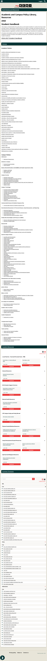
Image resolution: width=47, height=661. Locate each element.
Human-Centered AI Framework (10, 195)
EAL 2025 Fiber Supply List (8, 537)
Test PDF (5, 570)
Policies (4, 44)
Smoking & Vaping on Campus (10, 268)
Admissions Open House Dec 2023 (10, 603)
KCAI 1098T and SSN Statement (9, 597)
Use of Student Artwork (8, 276)
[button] (33, 479)
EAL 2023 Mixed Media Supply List (10, 512)
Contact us (25, 652)
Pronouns (5, 260)
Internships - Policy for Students (7, 119)
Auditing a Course (4, 77)
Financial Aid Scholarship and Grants (11, 228)
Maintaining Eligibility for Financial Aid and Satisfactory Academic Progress (18, 229)
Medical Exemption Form (9, 280)
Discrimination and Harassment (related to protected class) (15, 212)
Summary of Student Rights (9, 221)
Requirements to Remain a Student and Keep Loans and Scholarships (17, 232)
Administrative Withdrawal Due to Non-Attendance (11, 63)
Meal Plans (6, 254)
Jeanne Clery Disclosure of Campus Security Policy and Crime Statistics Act (18, 182)
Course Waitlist (4, 88)
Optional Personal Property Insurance (8, 375)
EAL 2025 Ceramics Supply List (9, 533)
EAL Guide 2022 (6, 500)
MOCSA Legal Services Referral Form (28, 444)
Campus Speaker (7, 241)
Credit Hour (3, 92)
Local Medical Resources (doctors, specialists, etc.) (29, 430)
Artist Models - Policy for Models (7, 72)
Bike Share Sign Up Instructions (10, 324)
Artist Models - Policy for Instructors (8, 70)
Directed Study (4, 96)
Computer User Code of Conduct (10, 192)
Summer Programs (8, 471)
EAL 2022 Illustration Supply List (9, 494)
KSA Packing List (7, 172)
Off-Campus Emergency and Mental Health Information (10, 403)
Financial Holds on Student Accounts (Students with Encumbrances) (17, 246)
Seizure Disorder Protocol (9, 265)
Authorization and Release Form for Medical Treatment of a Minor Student (18, 295)
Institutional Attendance (6, 114)
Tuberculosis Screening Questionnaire (11, 284)
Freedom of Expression (8, 248)
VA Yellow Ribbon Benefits (9, 341)
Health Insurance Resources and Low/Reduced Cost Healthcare (9, 430)
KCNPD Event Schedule (8, 601)
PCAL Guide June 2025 (7, 548)
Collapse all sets (42, 353)
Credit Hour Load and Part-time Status (9, 90)
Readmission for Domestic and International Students (12, 130)
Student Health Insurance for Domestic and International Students (17, 272)
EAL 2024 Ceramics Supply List (9, 522)
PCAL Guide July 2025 (7, 576)
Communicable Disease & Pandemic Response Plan (14, 205)
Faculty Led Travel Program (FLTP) (8, 101)
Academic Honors (4, 55)
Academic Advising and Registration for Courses (10, 52)
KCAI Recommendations (8, 504)
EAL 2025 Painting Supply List (9, 490)
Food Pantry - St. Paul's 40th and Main (9, 361)
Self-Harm (6, 266)
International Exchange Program (7, 116)
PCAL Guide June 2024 (7, 562)
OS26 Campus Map (7, 638)
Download (15, 366)
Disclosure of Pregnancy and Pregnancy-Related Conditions (13, 99)
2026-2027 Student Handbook (11, 38)
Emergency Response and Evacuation (11, 181)
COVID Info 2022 (6, 552)
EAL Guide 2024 (6, 516)
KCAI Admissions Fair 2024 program (10, 618)
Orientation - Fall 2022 (7, 595)
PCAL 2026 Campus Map (8, 584)
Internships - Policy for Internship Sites (9, 118)
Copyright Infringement (8, 193)
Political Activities (7, 257)
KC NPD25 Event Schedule (8, 630)
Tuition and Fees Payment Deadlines (11, 331)
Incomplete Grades (5, 112)
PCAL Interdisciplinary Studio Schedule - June (12, 566)
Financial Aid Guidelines (8, 227)
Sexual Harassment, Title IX (9, 214)
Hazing (5, 251)
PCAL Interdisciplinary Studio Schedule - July (12, 568)
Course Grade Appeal (5, 85)
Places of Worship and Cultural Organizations (9, 458)
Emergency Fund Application (9, 245)
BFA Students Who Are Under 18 (10, 296)
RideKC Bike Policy (7, 325)
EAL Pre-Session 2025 (7, 531)
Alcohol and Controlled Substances (10, 310)
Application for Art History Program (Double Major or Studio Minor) (14, 65)
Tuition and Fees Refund (8, 332)
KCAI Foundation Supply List (9, 593)
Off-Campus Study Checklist (8, 416)
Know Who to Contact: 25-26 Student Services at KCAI (8, 389)
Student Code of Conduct (6, 138)
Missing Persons (7, 183)
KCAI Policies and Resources (10, 10)
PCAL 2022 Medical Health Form (9, 546)
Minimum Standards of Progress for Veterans (13, 337)
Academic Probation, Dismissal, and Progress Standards (12, 57)
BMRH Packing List (7, 171)
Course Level (4, 86)
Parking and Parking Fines (9, 256)
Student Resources (8, 347)
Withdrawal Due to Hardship (7, 151)
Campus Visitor (7, 243)
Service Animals (7, 165)
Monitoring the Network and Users (10, 197)
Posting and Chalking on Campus (10, 259)
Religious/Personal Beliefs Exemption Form (12, 282)
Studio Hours (4, 140)
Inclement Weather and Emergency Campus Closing (14, 252)
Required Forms (7, 262)
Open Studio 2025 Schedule (8, 626)
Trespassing (6, 274)
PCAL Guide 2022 (6, 550)
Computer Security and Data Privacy (11, 190)
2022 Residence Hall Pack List (9, 591)
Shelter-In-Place (7, 184)
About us (19, 652)
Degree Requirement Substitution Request (9, 94)
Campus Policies (23, 7)
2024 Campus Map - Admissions (9, 617)
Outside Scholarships (7, 620)
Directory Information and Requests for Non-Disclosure (15, 220)
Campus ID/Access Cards (9, 238)
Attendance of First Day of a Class (8, 75)
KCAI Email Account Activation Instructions (11, 609)
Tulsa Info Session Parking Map (9, 640)
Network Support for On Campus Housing (12, 198)
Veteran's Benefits (7, 338)
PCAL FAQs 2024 (6, 560)
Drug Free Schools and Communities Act (12, 311)
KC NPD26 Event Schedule (8, 644)
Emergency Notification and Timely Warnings (12, 178)
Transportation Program (8, 326)
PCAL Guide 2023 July (7, 558)
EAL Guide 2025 (6, 529)
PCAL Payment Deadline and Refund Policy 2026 (13, 582)
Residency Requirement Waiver (7, 134)
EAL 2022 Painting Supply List (9, 488)
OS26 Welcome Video (7, 642)
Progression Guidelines (6, 129)
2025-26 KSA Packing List (8, 634)
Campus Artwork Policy (8, 305)
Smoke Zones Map (7, 270)
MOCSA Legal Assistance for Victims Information (8, 444)
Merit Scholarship (7, 231)
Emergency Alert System (8, 177)
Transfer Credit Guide (5, 147)
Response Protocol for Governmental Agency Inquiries (14, 263)
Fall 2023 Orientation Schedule (9, 599)
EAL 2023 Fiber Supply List (8, 514)
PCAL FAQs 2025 (6, 574)
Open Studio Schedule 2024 (8, 611)
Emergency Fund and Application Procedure (12, 244)
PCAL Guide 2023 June (7, 556)
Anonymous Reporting (8, 210)
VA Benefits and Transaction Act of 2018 (12, 339)
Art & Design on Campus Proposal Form (12, 304)
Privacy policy (12, 652)
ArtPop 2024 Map (6, 615)
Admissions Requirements (9, 159)
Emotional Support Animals (9, 164)
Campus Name (7, 239)
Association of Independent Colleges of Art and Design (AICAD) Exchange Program (17, 74)
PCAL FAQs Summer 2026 (8, 578)
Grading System (4, 108)
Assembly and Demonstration (9, 237)
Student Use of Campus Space (10, 273)
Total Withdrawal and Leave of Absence (9, 141)
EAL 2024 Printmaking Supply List (10, 524)
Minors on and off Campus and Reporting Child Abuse (14, 299)
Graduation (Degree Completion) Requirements (10, 110)
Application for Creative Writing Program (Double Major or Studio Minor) (15, 66)
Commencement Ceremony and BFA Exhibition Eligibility (12, 83)
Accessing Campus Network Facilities (11, 189)
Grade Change (4, 105)
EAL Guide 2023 (6, 506)
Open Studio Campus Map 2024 (9, 613)
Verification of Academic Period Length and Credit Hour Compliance (14, 149)
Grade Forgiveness (5, 107)
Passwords (6, 199)
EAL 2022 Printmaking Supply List (10, 498)
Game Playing (6, 194)
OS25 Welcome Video (7, 628)
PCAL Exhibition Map (7, 572)
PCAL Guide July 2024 (7, 564)
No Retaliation (7, 255)
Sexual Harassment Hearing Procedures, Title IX (13, 215)
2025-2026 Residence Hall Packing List (11, 622)
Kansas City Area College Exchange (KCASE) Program (11, 121)
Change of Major (4, 81)
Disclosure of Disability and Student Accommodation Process (13, 97)
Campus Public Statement (9, 240)
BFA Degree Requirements (6, 79)
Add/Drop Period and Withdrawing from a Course (11, 59)
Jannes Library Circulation (9, 289)
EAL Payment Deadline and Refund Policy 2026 (12, 539)
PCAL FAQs (5, 554)
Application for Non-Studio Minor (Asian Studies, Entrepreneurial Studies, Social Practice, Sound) (20, 68)
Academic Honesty (5, 54)
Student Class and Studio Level (7, 136)
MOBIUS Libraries (7, 290)
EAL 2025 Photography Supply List (10, 535)
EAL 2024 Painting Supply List (9, 520)
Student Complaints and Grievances (11, 271)
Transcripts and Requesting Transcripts (9, 143)
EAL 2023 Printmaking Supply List (10, 510)
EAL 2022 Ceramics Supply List (9, 496)
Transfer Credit (4, 145)
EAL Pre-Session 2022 (7, 502)
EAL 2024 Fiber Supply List (8, 526)
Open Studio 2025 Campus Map (9, 624)
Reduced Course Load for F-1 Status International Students (13, 132)
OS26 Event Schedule (7, 636)
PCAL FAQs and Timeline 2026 (9, 580)
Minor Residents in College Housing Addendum (13, 297)
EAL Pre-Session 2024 (7, 518)
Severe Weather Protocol (9, 267)
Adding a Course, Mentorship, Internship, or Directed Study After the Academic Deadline (18, 61)
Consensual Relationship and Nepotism (11, 211)
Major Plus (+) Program (6, 125)
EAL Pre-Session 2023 (7, 492)
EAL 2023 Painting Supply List (9, 508)
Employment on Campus (8, 317)
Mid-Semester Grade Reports (7, 127)
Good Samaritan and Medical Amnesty (11, 249)
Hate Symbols (6, 250)
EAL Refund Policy (7, 528)
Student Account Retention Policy (10, 200)
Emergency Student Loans (9, 226)
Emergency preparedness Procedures (11, 180)
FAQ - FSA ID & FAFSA (7, 607)
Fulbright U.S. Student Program (7, 103)
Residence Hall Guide (8, 170)
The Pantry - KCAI (25, 360)
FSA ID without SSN (7, 605)
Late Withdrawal (4, 123)
